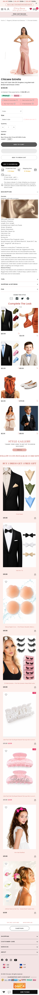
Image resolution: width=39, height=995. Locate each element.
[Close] (36, 3)
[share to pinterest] (28, 298)
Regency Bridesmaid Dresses (16, 20)
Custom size (33, 253)
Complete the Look (20, 303)
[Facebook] (2, 960)
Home (3, 20)
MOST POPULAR (27, 922)
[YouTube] (15, 960)
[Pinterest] (7, 960)
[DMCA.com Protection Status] (20, 985)
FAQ (2, 289)
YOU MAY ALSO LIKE (13, 922)
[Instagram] (11, 960)
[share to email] (11, 298)
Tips (2, 279)
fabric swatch (17, 264)
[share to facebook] (17, 298)
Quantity (4, 124)
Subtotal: (3, 131)
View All (19, 450)
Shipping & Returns (9, 284)
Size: (2, 115)
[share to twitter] (22, 298)
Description (6, 192)
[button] (19, 151)
